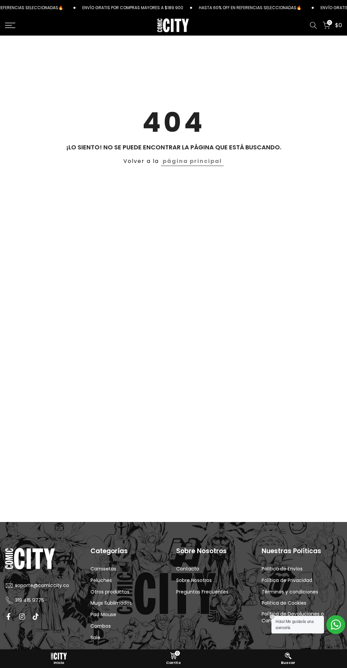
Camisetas (103, 569)
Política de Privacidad (287, 580)
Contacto (187, 569)
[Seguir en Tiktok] (35, 616)
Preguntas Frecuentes (202, 592)
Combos (100, 626)
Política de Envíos (282, 569)
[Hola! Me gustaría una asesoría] (335, 624)
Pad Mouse (103, 614)
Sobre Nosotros (194, 580)
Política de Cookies (284, 603)
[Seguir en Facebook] (8, 616)
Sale (95, 637)
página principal (192, 161)
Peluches (101, 580)
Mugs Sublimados (111, 603)
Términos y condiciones (290, 592)
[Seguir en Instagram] (22, 616)
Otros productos (109, 592)
